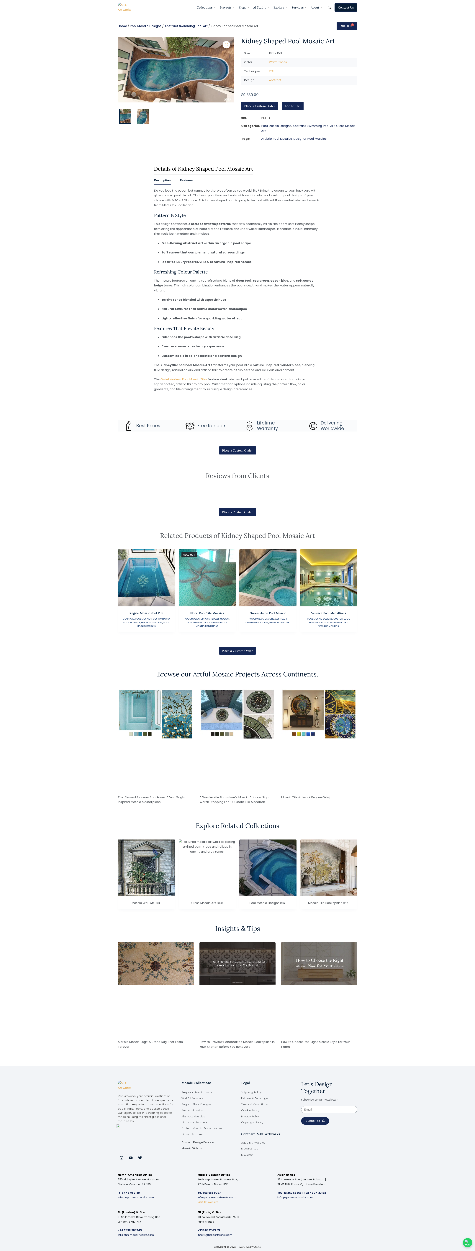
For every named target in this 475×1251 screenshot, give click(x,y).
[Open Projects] (233, 7)
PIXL (271, 71)
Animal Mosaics (192, 1110)
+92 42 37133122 (315, 1193)
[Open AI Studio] (268, 7)
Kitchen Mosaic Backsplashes (202, 1128)
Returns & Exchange (254, 1098)
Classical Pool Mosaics (137, 618)
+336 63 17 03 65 (209, 1230)
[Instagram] (121, 1158)
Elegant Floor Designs (196, 1104)
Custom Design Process (198, 1142)
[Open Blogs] (248, 7)
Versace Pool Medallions (328, 613)
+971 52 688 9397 (209, 1193)
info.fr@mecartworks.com (215, 1235)
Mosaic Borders (192, 1134)
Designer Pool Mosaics (310, 139)
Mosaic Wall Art (146, 903)
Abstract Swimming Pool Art (186, 26)
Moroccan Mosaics (194, 1122)
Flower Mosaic (220, 618)
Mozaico (247, 1155)
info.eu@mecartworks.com (136, 1235)
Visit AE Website (208, 1202)
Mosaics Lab (249, 1148)
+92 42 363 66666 (289, 1193)
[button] (226, 44)
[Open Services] (305, 7)
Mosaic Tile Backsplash (328, 903)
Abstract (275, 80)
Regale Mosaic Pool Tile (146, 613)
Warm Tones (278, 62)
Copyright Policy (252, 1122)
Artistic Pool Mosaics (276, 139)
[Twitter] (140, 1158)
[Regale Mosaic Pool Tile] (146, 577)
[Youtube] (131, 1158)
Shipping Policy (251, 1092)
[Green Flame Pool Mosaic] (268, 577)
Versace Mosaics (328, 626)
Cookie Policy (250, 1110)
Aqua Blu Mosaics (253, 1142)
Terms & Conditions (254, 1104)
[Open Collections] (215, 7)
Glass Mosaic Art (151, 622)
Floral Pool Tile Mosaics (207, 613)
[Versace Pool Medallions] (328, 577)
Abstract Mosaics (193, 1116)
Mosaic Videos (191, 1148)
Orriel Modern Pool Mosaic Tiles (183, 379)
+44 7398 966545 (130, 1230)
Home (122, 26)
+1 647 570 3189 (129, 1193)
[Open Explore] (286, 7)
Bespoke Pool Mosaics (197, 1092)
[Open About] (321, 7)
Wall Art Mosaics (192, 1098)
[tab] (162, 181)
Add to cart (293, 106)
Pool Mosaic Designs (145, 26)
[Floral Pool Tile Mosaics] (207, 577)
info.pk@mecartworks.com (295, 1197)
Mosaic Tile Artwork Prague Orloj (305, 797)
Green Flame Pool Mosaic (268, 613)
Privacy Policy (250, 1116)
